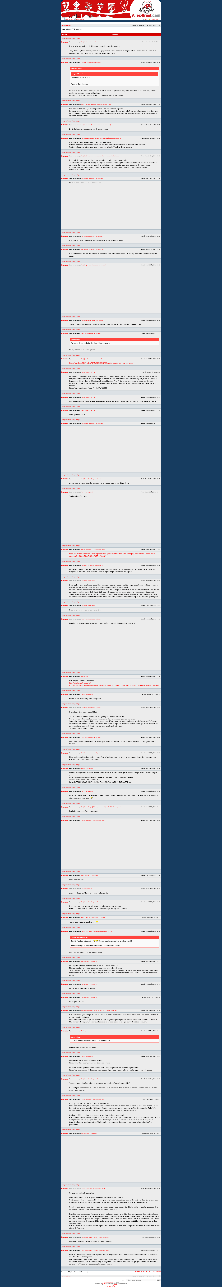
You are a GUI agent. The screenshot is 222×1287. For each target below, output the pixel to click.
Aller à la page (139, 1271)
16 (154, 1271)
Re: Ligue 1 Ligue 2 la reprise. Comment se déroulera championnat (101, 138)
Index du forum (66, 25)
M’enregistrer (80, 19)
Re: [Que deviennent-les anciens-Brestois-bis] (94, 359)
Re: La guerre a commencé (89, 961)
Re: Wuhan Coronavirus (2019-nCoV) (92, 178)
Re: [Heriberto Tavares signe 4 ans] (91, 42)
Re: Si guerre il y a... (87, 888)
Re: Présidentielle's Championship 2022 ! (93, 549)
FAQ (145, 19)
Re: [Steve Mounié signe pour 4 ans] (92, 565)
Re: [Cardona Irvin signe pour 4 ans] (92, 320)
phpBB (104, 1283)
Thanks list (154, 19)
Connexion (69, 19)
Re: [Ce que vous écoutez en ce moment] (93, 265)
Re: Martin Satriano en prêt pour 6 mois (92, 753)
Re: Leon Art (85, 676)
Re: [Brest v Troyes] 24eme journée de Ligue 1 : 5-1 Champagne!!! (101, 807)
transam (64, 42)
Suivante (158, 1271)
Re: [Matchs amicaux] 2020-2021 (91, 62)
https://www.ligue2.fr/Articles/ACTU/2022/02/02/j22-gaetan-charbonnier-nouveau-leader (101, 363)
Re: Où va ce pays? (87, 492)
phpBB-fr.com (116, 1285)
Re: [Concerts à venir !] (88, 372)
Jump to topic (76, 38)
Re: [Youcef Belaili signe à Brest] (90, 333)
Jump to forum (66, 38)
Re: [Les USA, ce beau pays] (89, 875)
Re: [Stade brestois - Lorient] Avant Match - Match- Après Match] (100, 156)
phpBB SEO (111, 1286)
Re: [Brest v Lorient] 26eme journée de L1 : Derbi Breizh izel (99, 1010)
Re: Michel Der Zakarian (88, 580)
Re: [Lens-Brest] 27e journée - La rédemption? (95, 1237)
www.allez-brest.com (108, 1282)
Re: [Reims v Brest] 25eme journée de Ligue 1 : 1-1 (96, 931)
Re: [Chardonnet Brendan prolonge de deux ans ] (96, 104)
